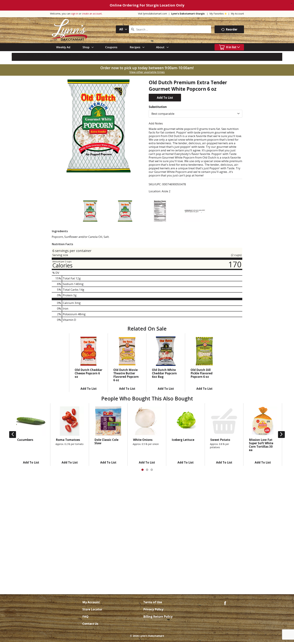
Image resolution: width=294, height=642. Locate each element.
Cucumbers (25, 440)
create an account (92, 13)
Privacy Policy (153, 609)
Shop (30, 55)
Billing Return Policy (158, 616)
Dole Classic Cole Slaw (106, 441)
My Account (237, 13)
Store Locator (92, 609)
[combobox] (122, 29)
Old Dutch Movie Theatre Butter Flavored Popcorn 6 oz (126, 375)
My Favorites (216, 13)
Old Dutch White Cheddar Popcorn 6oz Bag (164, 373)
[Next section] (281, 434)
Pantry (42, 55)
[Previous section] (12, 434)
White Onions (142, 440)
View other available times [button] (147, 72)
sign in (74, 13)
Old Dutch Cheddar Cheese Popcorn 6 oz (88, 373)
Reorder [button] (231, 29)
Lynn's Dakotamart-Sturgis (188, 13)
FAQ (85, 616)
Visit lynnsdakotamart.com (152, 13)
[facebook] (225, 603)
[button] (165, 97)
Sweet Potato (220, 440)
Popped (103, 55)
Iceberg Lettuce (183, 440)
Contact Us (90, 624)
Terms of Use (152, 602)
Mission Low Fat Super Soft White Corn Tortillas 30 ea (261, 445)
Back (19, 55)
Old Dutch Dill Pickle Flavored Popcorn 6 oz (202, 373)
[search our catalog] (132, 29)
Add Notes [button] (156, 123)
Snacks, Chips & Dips (64, 55)
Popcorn (88, 55)
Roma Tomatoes (68, 440)
